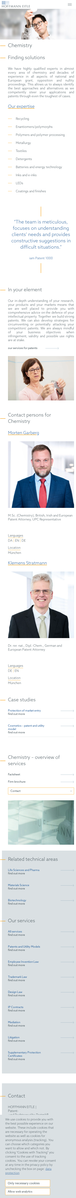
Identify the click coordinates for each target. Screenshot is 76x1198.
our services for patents (22, 348)
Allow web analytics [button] (20, 1191)
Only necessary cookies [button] (24, 1183)
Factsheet (14, 774)
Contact (15, 791)
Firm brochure (17, 782)
